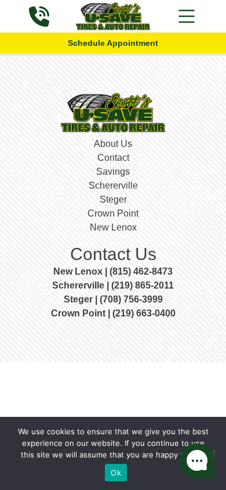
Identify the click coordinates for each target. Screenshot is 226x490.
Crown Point (113, 213)
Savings (113, 171)
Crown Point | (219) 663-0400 (113, 313)
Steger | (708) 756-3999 (113, 299)
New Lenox (113, 227)
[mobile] (186, 16)
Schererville (113, 185)
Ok (116, 472)
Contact (113, 158)
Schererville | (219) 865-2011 (113, 285)
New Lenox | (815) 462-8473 (113, 271)
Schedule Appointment (113, 43)
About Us (113, 144)
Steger (113, 199)
